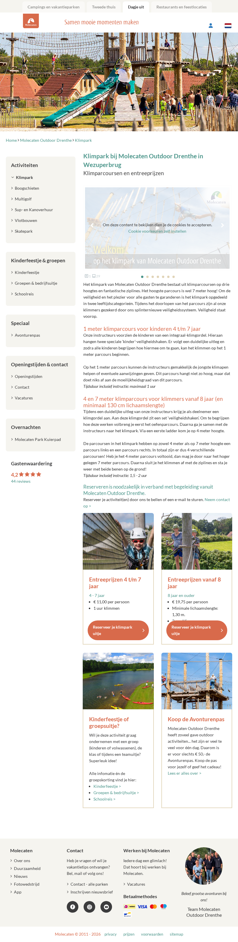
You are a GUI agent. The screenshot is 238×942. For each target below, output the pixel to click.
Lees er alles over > (184, 773)
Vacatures (24, 397)
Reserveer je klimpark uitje (112, 630)
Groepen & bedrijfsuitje (36, 283)
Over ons (22, 860)
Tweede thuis (104, 6)
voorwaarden (152, 934)
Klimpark (24, 177)
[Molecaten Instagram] (89, 907)
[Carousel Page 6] (168, 277)
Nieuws (21, 876)
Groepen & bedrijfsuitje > (116, 792)
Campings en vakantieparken (54, 6)
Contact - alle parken (89, 884)
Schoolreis (24, 293)
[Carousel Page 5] (163, 277)
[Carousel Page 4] (158, 277)
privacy (110, 934)
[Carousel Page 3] (153, 277)
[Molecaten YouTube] (106, 907)
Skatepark (24, 231)
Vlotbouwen (26, 220)
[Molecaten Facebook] (72, 907)
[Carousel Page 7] (173, 277)
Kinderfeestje (27, 272)
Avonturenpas (27, 335)
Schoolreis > (104, 798)
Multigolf (23, 198)
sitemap (176, 934)
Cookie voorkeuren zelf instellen (157, 231)
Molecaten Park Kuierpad (38, 439)
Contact (22, 387)
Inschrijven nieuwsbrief (92, 891)
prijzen (128, 934)
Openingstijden (28, 376)
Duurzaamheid (27, 868)
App (17, 891)
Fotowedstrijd (26, 884)
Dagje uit (136, 6)
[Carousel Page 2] (147, 277)
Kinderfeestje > (107, 786)
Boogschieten (27, 188)
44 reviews (20, 481)
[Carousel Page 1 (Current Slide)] (142, 277)
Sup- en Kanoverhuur (34, 209)
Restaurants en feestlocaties (181, 6)
